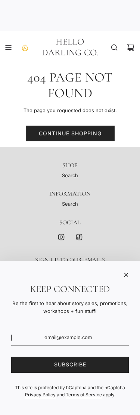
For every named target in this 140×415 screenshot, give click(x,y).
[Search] (114, 47)
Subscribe (70, 364)
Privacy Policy (40, 394)
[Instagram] (61, 237)
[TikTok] (79, 237)
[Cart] (130, 47)
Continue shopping (70, 133)
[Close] (126, 275)
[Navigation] (8, 47)
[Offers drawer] (24, 47)
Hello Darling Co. (70, 47)
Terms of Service (84, 394)
